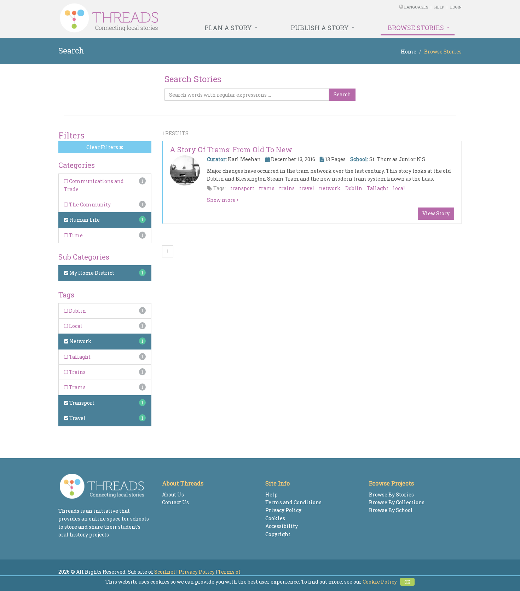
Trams (77, 387)
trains (287, 188)
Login (456, 7)
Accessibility (281, 526)
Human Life (84, 219)
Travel (77, 418)
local (399, 188)
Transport (81, 402)
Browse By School (391, 510)
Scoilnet (164, 571)
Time (75, 235)
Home (408, 51)
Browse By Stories (391, 494)
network (330, 188)
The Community (89, 204)
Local (75, 326)
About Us (173, 494)
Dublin (77, 310)
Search (342, 94)
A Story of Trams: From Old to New (231, 149)
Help (439, 7)
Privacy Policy (283, 510)
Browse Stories (416, 27)
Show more (222, 200)
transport (242, 188)
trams (267, 188)
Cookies (275, 518)
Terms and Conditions (293, 502)
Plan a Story (228, 27)
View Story (436, 213)
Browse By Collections (396, 502)
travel (306, 188)
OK (407, 582)
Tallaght (79, 356)
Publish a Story (320, 27)
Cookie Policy (380, 581)
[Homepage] (183, 18)
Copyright (277, 534)
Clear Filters (102, 147)
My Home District (91, 272)
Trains (77, 372)
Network (80, 341)
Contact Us (175, 502)
